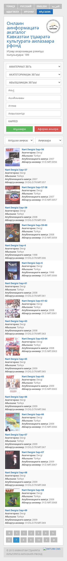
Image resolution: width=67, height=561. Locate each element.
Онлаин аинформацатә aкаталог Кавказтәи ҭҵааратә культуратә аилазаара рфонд (30, 34)
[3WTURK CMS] (51, 548)
